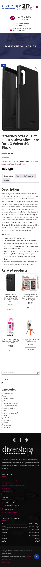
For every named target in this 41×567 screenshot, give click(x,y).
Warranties (6, 427)
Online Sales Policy (7, 491)
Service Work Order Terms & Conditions (13, 486)
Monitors (6, 415)
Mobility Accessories (10, 413)
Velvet (24, 164)
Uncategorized (8, 394)
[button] (36, 68)
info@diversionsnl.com (11, 512)
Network (6, 418)
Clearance (28, 161)
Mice (5, 411)
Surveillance (7, 425)
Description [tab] (8, 176)
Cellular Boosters (8, 398)
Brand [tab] (6, 180)
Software (6, 423)
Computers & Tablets (10, 406)
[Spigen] (9, 169)
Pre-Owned (7, 420)
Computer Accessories (10, 403)
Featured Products (9, 408)
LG (20, 164)
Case (16, 164)
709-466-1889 (23, 16)
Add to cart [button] (10, 309)
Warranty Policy (6, 483)
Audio (5, 396)
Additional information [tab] (25, 176)
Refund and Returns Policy (9, 480)
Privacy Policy (6, 488)
